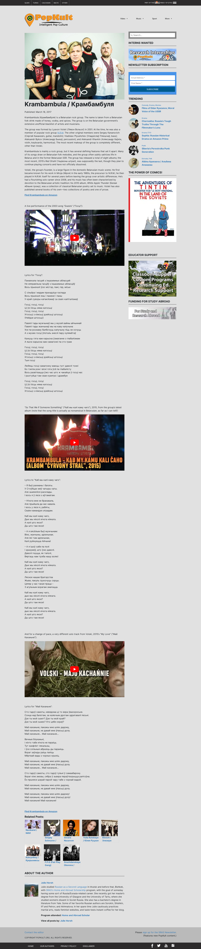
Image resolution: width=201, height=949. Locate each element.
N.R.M (60, 132)
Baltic (56, 3)
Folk (150, 159)
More (167, 18)
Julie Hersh (47, 882)
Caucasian (46, 3)
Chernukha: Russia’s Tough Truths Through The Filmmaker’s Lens (156, 124)
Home (31, 946)
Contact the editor (34, 932)
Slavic (27, 3)
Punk (144, 146)
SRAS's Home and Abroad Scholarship (66, 890)
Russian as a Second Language (71, 886)
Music (138, 18)
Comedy (145, 105)
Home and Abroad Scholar (76, 915)
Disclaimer (88, 946)
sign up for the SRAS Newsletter (159, 932)
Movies (158, 105)
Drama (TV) (146, 133)
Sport (154, 18)
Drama (152, 105)
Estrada (145, 159)
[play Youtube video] (74, 238)
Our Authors (47, 946)
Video (122, 18)
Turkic (36, 3)
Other (64, 3)
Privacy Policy (68, 946)
